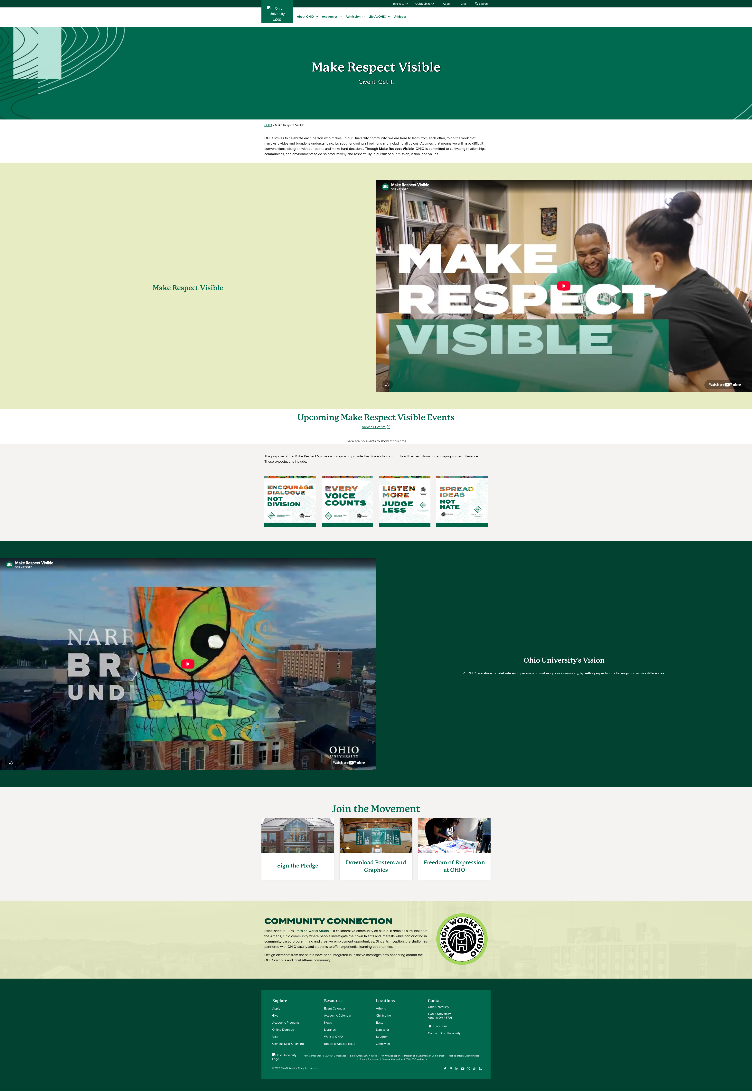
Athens (381, 1008)
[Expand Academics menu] (340, 16)
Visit (275, 1036)
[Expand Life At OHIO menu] (389, 16)
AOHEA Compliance (335, 1056)
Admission (353, 16)
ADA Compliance (313, 1056)
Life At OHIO (377, 16)
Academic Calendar (337, 1015)
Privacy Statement (369, 1059)
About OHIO (305, 16)
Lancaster (382, 1029)
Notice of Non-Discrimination (464, 1056)
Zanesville (383, 1043)
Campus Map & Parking (288, 1043)
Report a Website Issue (339, 1043)
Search (483, 4)
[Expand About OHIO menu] (317, 16)
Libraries (330, 1029)
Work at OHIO (333, 1036)
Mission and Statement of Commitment (424, 1056)
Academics (330, 16)
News (328, 1022)
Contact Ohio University (444, 1033)
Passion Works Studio (312, 930)
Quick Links (423, 4)
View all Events (376, 427)
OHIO (268, 125)
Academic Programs (285, 1022)
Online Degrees (283, 1029)
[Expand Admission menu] (363, 16)
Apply (446, 4)
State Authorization (392, 1059)
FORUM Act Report (390, 1056)
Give (463, 4)
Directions (440, 1026)
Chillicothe (383, 1015)
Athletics (400, 16)
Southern (382, 1036)
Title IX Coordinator (416, 1059)
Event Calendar (334, 1008)
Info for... (399, 4)
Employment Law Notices (363, 1056)
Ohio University (289, 1068)
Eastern (381, 1022)
